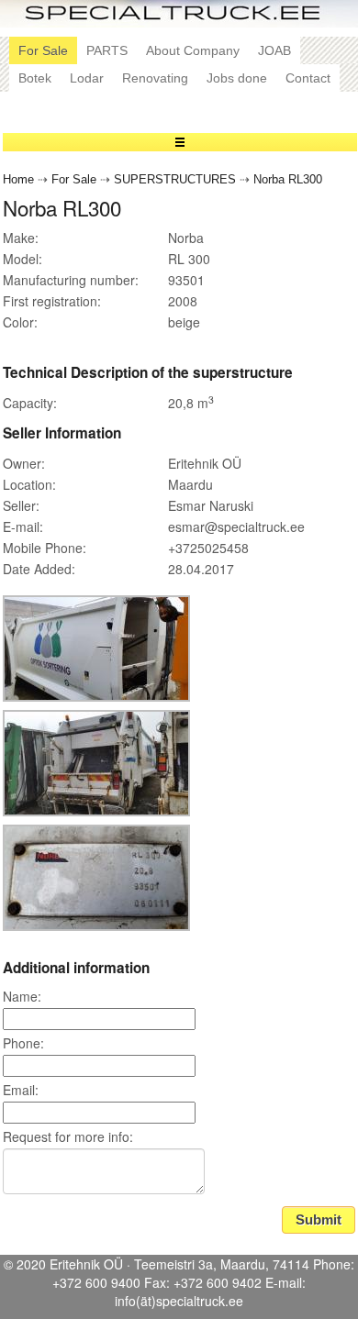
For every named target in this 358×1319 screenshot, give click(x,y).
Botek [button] (34, 78)
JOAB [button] (274, 50)
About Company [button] (193, 50)
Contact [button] (307, 78)
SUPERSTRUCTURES (175, 179)
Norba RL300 (287, 179)
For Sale (73, 179)
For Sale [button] (43, 50)
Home (18, 179)
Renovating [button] (155, 78)
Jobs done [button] (237, 78)
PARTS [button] (107, 50)
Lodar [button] (87, 78)
